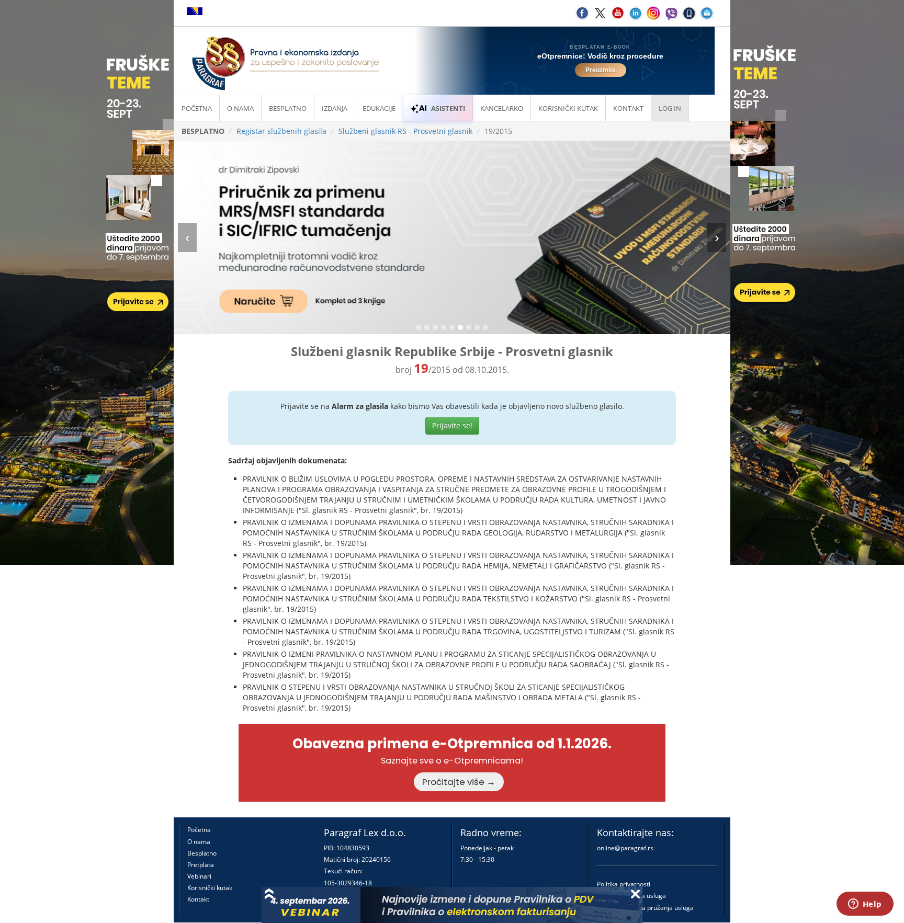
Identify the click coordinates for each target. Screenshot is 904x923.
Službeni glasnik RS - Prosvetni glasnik (405, 131)
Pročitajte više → (458, 782)
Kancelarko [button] (501, 108)
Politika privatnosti (623, 884)
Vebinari (199, 876)
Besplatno (288, 108)
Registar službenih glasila (281, 131)
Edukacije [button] (379, 108)
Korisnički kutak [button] (568, 108)
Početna (197, 108)
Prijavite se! (452, 425)
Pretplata (200, 864)
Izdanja (334, 108)
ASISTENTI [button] (448, 108)
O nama (240, 108)
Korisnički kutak (209, 887)
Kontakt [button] (628, 108)
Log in (670, 108)
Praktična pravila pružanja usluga (645, 907)
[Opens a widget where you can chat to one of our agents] (865, 905)
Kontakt (198, 899)
